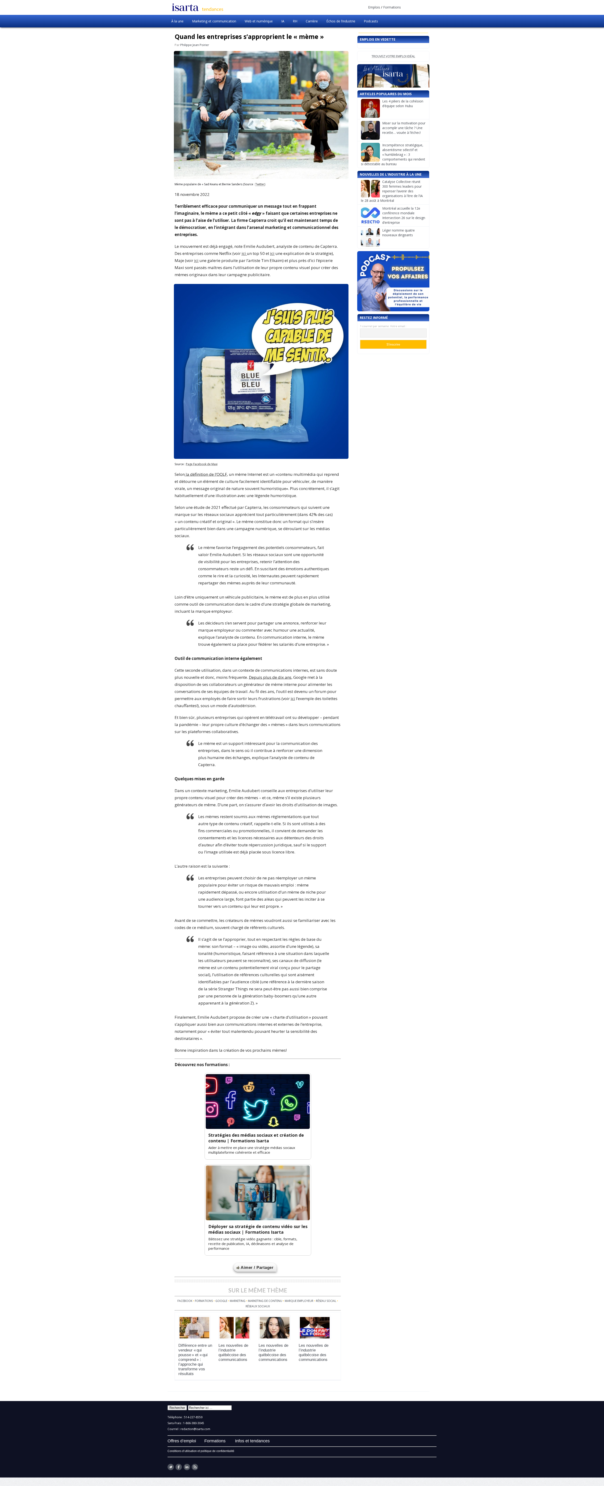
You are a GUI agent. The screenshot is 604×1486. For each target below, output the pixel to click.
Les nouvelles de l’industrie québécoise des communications (233, 1352)
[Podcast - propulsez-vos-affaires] (393, 318)
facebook (179, 1467)
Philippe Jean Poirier (194, 45)
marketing (237, 1301)
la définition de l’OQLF (206, 474)
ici (244, 253)
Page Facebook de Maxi (202, 464)
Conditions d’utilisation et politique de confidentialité (201, 1451)
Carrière (312, 21)
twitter (171, 1467)
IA (282, 21)
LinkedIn (187, 1467)
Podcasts (371, 21)
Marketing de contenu (265, 1301)
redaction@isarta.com (195, 1429)
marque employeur (299, 1301)
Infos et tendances (252, 1441)
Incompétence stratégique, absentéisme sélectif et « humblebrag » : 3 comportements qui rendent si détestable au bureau (393, 191)
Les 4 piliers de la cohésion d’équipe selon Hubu (402, 140)
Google (221, 1301)
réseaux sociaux (258, 1306)
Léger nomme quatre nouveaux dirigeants (398, 269)
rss (195, 1467)
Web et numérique (259, 21)
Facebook (184, 1301)
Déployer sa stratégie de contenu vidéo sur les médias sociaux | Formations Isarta (257, 1229)
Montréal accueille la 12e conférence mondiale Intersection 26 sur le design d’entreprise (403, 252)
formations (204, 1301)
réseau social (326, 1301)
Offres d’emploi (182, 1441)
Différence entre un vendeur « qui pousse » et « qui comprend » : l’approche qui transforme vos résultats (195, 1359)
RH (295, 21)
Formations (392, 7)
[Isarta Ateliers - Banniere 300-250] (393, 94)
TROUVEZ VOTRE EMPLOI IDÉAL (393, 56)
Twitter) (260, 184)
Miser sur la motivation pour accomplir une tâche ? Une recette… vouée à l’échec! (403, 165)
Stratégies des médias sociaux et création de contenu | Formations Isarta (256, 1138)
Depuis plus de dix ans (270, 677)
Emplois (374, 7)
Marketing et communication (214, 21)
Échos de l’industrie (340, 21)
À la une (177, 21)
